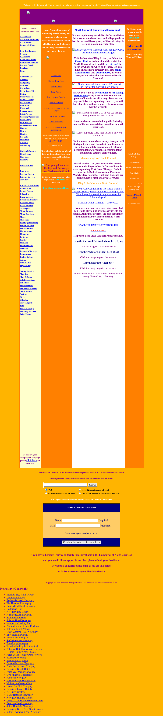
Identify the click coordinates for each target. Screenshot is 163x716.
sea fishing (117, 92)
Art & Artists (26, 42)
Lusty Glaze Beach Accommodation (25, 700)
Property (24, 242)
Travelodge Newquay (17, 643)
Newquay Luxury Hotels (19, 689)
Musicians (24, 220)
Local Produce (26, 205)
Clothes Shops (26, 77)
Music (22, 217)
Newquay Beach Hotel (18, 669)
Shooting (24, 274)
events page (112, 64)
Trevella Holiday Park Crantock (23, 646)
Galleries (24, 142)
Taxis (22, 297)
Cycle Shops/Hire (28, 91)
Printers (23, 240)
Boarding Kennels (28, 51)
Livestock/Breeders (29, 200)
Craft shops (25, 88)
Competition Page (56, 81)
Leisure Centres (27, 202)
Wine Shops (25, 314)
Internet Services (27, 177)
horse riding (101, 92)
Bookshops (25, 56)
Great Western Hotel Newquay (22, 631)
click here (31, 460)
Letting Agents (26, 191)
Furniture (24, 139)
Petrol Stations (26, 228)
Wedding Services (28, 311)
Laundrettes (25, 188)
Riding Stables (26, 257)
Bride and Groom (28, 59)
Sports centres (26, 285)
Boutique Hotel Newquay (19, 703)
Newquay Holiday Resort (19, 697)
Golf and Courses (27, 151)
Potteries (24, 237)
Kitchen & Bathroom (29, 185)
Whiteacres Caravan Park (19, 683)
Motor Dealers (26, 211)
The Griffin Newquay (17, 637)
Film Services (26, 122)
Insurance (24, 171)
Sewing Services (27, 271)
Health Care (25, 154)
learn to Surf (81, 95)
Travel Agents (26, 303)
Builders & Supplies (29, 62)
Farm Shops (25, 119)
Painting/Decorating (29, 222)
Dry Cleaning (26, 102)
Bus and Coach (26, 65)
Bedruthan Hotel (15, 609)
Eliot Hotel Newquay (17, 634)
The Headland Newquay (19, 603)
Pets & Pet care (27, 225)
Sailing (23, 260)
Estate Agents (26, 114)
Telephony (24, 300)
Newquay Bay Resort (17, 611)
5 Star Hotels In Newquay (20, 694)
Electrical (24, 108)
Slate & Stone (26, 277)
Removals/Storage (28, 251)
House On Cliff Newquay (20, 686)
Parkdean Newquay (16, 677)
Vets (22, 305)
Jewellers (24, 180)
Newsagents (25, 208)
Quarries (24, 248)
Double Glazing (27, 99)
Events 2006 (56, 86)
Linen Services (26, 197)
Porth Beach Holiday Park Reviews (24, 654)
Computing (25, 82)
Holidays (24, 159)
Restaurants (25, 254)
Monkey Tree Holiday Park (20, 594)
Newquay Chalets (16, 692)
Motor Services (27, 214)
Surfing (23, 294)
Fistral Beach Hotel (16, 617)
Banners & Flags (27, 45)
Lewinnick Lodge (16, 597)
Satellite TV (25, 263)
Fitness (23, 131)
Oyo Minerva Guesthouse (19, 674)
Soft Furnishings (27, 280)
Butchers (24, 68)
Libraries (24, 194)
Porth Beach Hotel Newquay (21, 666)
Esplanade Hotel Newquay (20, 600)
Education (24, 105)
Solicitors (24, 283)
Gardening (25, 145)
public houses (103, 72)
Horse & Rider (26, 165)
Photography (26, 231)
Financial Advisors (28, 125)
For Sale (24, 137)
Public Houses (26, 245)
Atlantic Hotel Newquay (19, 620)
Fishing (23, 128)
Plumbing (24, 234)
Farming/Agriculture (29, 117)
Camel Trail (81, 61)
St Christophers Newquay (19, 640)
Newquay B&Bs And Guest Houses (25, 709)
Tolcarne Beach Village (18, 629)
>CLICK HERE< (56, 141)
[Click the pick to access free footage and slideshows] (56, 70)
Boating (23, 54)
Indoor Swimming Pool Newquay (24, 712)
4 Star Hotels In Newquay (20, 706)
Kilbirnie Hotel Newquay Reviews (24, 649)
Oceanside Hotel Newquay (20, 663)
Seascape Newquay (16, 657)
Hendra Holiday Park (17, 660)
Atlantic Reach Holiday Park (21, 680)
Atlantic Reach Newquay (19, 614)
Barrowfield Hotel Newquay (21, 606)
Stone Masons (26, 291)
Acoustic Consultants (29, 39)
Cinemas (24, 79)
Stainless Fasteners (28, 288)
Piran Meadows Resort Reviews (23, 626)
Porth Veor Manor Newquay (21, 672)
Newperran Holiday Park (19, 623)
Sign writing (25, 265)
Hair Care (24, 157)
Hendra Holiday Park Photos (21, 652)
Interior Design (27, 174)
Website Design (27, 308)
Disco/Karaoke (27, 97)
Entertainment (26, 111)
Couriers (24, 85)
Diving (23, 94)
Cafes (22, 71)
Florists (23, 134)
